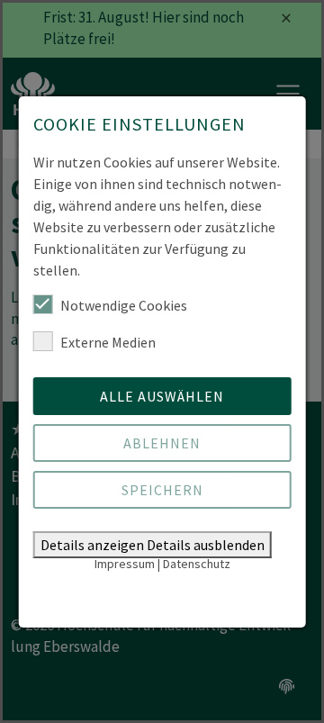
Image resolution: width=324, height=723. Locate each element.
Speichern (162, 490)
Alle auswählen (162, 396)
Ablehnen (162, 443)
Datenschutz (196, 564)
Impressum (124, 564)
